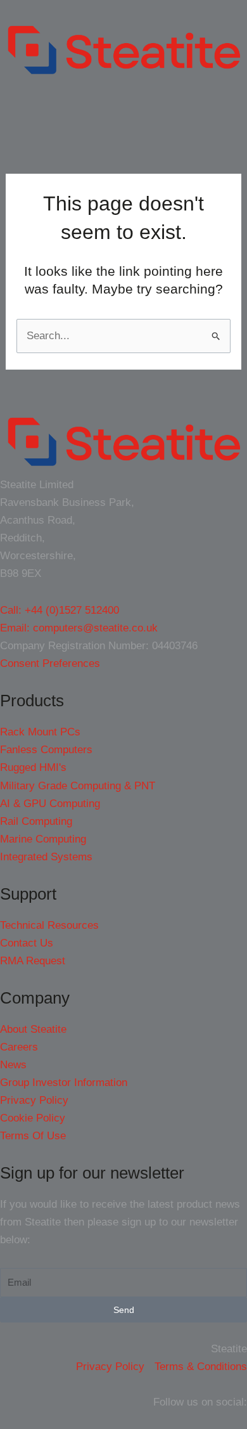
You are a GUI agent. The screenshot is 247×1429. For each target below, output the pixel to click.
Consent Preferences (50, 663)
